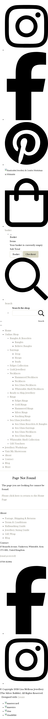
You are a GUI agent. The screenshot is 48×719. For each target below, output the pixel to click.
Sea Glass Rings (23, 435)
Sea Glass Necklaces (25, 385)
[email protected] (8, 556)
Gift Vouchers (17, 443)
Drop (17, 354)
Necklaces (15, 373)
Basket (16, 254)
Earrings (14, 350)
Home (8, 330)
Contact (9, 459)
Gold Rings (21, 404)
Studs (18, 361)
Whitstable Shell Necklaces (29, 389)
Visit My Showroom (15, 451)
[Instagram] (26, 50)
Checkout (31, 254)
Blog (7, 463)
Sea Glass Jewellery (20, 420)
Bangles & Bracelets (20, 338)
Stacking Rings (23, 416)
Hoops (18, 358)
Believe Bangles (23, 346)
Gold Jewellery (18, 369)
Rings (13, 397)
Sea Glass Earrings (25, 428)
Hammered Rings (24, 408)
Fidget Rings (21, 400)
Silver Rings (21, 412)
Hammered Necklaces (26, 377)
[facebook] (26, 633)
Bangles (19, 342)
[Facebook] (26, 119)
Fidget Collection (19, 365)
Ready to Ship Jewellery (22, 393)
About (8, 455)
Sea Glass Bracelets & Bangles (31, 424)
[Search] (41, 313)
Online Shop (12, 334)
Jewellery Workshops (16, 447)
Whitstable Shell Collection (25, 439)
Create (21, 697)
